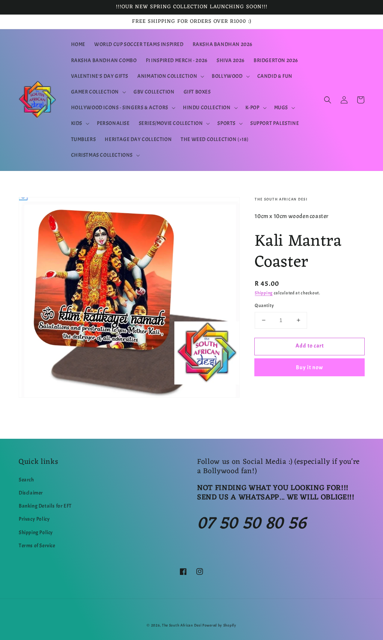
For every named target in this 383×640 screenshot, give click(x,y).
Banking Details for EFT (45, 506)
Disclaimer (31, 493)
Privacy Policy (34, 519)
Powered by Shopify (219, 625)
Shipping (264, 293)
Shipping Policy (36, 532)
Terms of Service (37, 545)
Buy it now (309, 367)
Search (26, 480)
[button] (170, 76)
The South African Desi (181, 625)
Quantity (264, 306)
